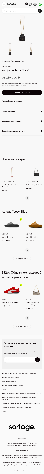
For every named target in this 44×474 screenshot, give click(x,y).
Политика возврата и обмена (10, 378)
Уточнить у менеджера (22, 92)
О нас (4, 412)
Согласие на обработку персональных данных (16, 408)
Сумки (23, 61)
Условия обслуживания (9, 382)
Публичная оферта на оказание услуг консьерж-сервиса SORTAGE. (19, 399)
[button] (4, 4)
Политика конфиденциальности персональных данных (19, 374)
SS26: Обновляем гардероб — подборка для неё (21, 274)
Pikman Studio (26, 471)
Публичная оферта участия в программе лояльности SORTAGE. (21, 394)
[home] (11, 4)
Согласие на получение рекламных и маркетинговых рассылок (21, 403)
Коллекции (6, 61)
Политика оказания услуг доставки (12, 386)
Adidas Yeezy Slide (14, 211)
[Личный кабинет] (35, 4)
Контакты (4, 390)
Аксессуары (15, 61)
